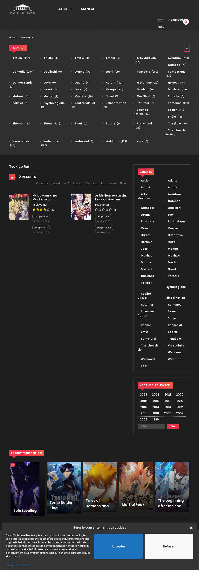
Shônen (21, 123)
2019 (143, 401)
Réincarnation (175, 298)
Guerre (82, 83)
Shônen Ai (52, 123)
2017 (167, 401)
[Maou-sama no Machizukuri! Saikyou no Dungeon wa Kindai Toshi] (19, 207)
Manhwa (177, 89)
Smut (80, 123)
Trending (91, 183)
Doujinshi (52, 72)
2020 (179, 395)
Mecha (50, 96)
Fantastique (176, 221)
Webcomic (175, 352)
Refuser (169, 546)
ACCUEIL (65, 8)
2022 (155, 395)
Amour (112, 58)
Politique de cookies (17, 565)
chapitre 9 (103, 216)
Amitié (81, 58)
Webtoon (116, 141)
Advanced (175, 20)
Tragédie (177, 123)
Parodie (175, 96)
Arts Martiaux (144, 196)
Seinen (175, 110)
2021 (167, 395)
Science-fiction (142, 112)
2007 (179, 413)
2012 (179, 407)
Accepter (118, 546)
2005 (143, 419)
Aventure (178, 58)
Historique (147, 83)
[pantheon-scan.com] (22, 9)
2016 (179, 401)
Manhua (145, 89)
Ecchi (112, 72)
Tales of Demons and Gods (97, 506)
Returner (145, 103)
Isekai (50, 89)
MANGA (87, 8)
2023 (143, 395)
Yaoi (142, 141)
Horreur (176, 83)
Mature (20, 96)
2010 (155, 413)
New (123, 183)
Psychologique (175, 287)
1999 (156, 419)
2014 (155, 407)
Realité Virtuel (144, 296)
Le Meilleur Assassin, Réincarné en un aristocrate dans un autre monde (111, 201)
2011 (143, 413)
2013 (167, 407)
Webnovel (83, 141)
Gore (49, 83)
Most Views (108, 183)
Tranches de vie (175, 132)
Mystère (83, 96)
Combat (176, 65)
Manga (114, 89)
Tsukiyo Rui (26, 37)
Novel (111, 96)
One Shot (145, 96)
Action (21, 58)
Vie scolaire (176, 345)
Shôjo (174, 117)
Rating (77, 183)
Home (12, 37)
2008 (167, 413)
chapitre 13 (41, 227)
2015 (143, 407)
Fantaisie (147, 72)
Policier (20, 103)
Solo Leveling (25, 510)
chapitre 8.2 (104, 227)
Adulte (50, 58)
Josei (80, 89)
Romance (178, 103)
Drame (83, 72)
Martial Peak (133, 504)
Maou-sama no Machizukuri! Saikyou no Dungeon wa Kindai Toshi (48, 201)
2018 (155, 401)
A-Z (66, 183)
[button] (191, 528)
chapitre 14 (41, 216)
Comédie (22, 72)
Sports (112, 123)
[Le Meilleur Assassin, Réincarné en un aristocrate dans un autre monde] (81, 207)
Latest (56, 183)
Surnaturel (148, 339)
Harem (113, 83)
